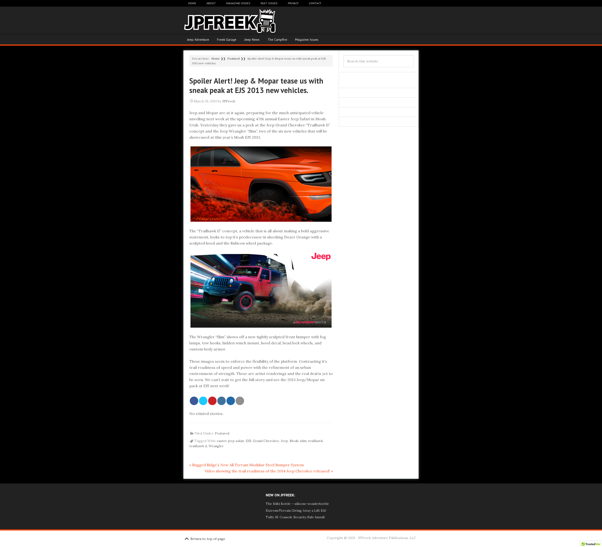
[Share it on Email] (240, 401)
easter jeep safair (230, 441)
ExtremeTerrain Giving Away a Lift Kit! (296, 510)
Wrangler (216, 446)
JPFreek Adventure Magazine (221, 21)
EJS (248, 441)
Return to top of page (207, 539)
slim (303, 441)
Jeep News (252, 39)
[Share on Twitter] (203, 401)
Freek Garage (226, 39)
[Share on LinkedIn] (221, 401)
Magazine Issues (306, 39)
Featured (222, 433)
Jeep (284, 441)
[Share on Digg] (230, 401)
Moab (294, 441)
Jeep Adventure (198, 39)
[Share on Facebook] (194, 401)
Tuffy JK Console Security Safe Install (295, 517)
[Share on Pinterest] (212, 401)
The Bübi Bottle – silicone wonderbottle (297, 504)
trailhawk (315, 441)
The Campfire (277, 39)
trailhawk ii (198, 446)
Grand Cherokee (266, 441)
